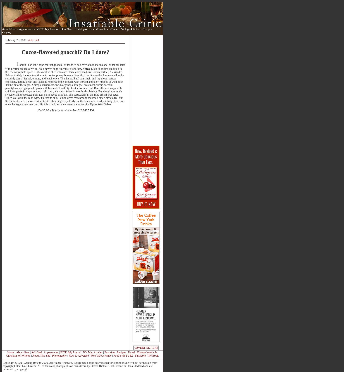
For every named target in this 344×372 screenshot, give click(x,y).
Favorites (102, 29)
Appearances (27, 29)
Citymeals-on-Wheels (18, 355)
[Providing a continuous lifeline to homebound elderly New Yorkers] (146, 341)
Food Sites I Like (123, 355)
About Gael (9, 29)
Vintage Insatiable (147, 352)
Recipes (147, 29)
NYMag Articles (85, 29)
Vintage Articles (130, 29)
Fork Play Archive (101, 355)
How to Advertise (79, 355)
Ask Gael (66, 29)
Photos (7, 32)
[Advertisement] (146, 90)
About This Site (41, 355)
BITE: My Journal (48, 29)
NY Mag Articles (92, 352)
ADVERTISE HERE (146, 347)
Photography (59, 355)
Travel (114, 29)
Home (10, 352)
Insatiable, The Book (147, 355)
